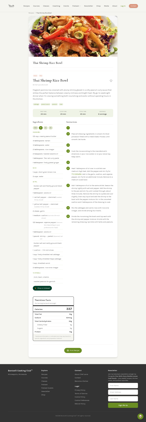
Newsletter (88, 6)
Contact (133, 6)
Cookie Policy (80, 397)
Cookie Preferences (82, 400)
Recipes (26, 6)
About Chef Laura (81, 374)
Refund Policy (80, 404)
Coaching (56, 6)
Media (106, 6)
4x (50, 128)
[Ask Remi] (140, 416)
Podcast (75, 6)
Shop (98, 6)
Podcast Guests (47, 388)
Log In (123, 6)
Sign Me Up (123, 405)
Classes (46, 6)
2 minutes (77, 174)
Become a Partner (81, 381)
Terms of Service (81, 393)
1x (40, 128)
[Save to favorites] (111, 81)
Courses (36, 6)
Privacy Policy (80, 390)
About (114, 6)
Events (66, 6)
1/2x (35, 128)
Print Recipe (74, 350)
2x (45, 128)
